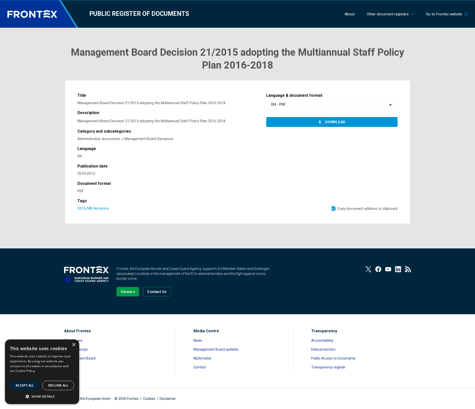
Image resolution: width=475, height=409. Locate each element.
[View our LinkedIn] (398, 269)
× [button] (73, 345)
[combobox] (332, 104)
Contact (199, 367)
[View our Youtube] (388, 269)
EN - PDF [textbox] (278, 104)
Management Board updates (215, 349)
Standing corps (76, 349)
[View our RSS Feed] (408, 269)
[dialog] (42, 371)
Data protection (323, 349)
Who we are (73, 340)
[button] (42, 396)
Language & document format (294, 95)
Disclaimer (168, 398)
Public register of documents (139, 13)
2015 (81, 208)
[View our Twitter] (368, 269)
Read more (18, 376)
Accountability (322, 340)
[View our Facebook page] (378, 269)
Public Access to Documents (333, 358)
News (197, 340)
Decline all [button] (58, 385)
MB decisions (98, 208)
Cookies (149, 398)
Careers (70, 367)
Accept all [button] (25, 385)
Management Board (79, 358)
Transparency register (328, 367)
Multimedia (202, 358)
